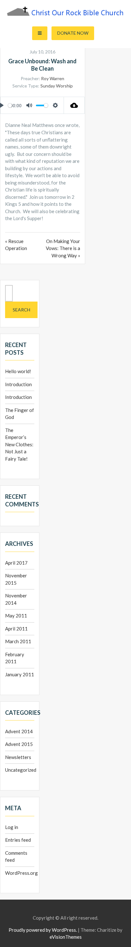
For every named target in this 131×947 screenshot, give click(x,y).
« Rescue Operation (16, 244)
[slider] (10, 105)
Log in (11, 827)
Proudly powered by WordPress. (43, 930)
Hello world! (18, 371)
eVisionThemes (66, 937)
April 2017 (16, 563)
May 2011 (16, 615)
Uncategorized (20, 770)
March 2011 (18, 641)
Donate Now (72, 33)
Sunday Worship (56, 85)
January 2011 (19, 674)
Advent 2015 (19, 744)
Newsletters (18, 757)
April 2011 (16, 628)
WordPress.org (21, 873)
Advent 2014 (19, 731)
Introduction (18, 384)
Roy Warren (52, 78)
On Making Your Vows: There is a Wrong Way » (63, 248)
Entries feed (18, 840)
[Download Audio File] (74, 105)
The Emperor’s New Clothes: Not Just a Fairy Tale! (19, 444)
